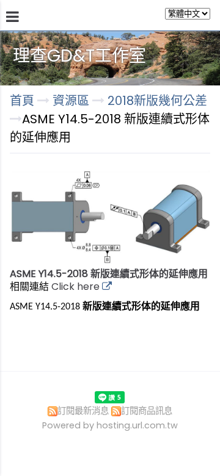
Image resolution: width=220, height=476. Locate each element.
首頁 (22, 100)
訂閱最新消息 (83, 411)
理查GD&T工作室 (79, 56)
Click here (76, 286)
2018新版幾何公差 (157, 100)
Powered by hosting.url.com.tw (110, 425)
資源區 (72, 100)
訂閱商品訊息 (146, 411)
